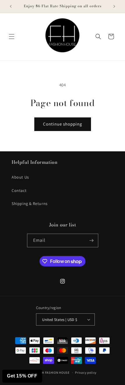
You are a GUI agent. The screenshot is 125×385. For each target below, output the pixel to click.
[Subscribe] (91, 240)
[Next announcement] (114, 6)
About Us (20, 177)
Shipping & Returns (30, 203)
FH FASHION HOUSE (54, 373)
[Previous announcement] (10, 6)
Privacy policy (86, 373)
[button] (11, 36)
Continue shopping (62, 124)
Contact (19, 190)
